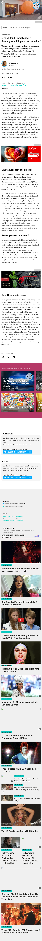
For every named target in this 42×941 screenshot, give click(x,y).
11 (11, 78)
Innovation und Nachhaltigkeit (20, 27)
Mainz (5, 27)
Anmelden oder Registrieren (17, 452)
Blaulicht (5, 388)
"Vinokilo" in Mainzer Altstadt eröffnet (13, 85)
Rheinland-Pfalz (13, 388)
